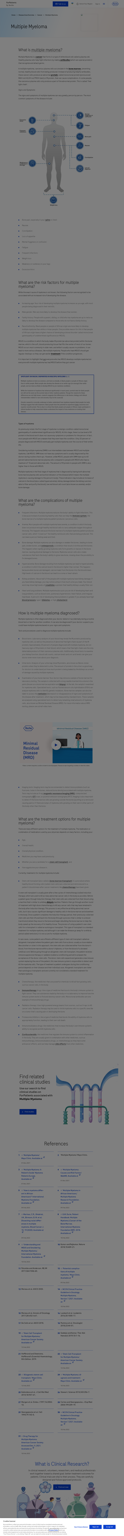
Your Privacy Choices (81, 1527)
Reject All (96, 1527)
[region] (62, 1527)
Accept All (109, 1527)
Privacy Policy (53, 1530)
